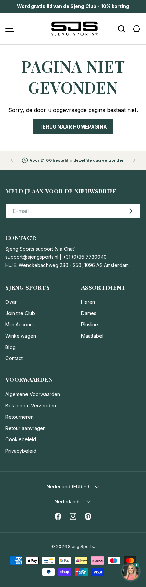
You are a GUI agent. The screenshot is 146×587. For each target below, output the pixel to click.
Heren (88, 302)
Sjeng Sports (81, 546)
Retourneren (19, 417)
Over (11, 302)
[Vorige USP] (11, 160)
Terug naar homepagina (73, 127)
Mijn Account (19, 324)
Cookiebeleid (20, 439)
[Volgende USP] (134, 160)
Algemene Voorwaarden (32, 394)
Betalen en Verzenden (30, 405)
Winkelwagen (20, 336)
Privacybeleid (20, 451)
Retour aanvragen (25, 428)
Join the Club (20, 313)
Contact (14, 358)
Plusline (89, 324)
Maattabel (92, 336)
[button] (136, 28)
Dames (88, 313)
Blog (10, 347)
